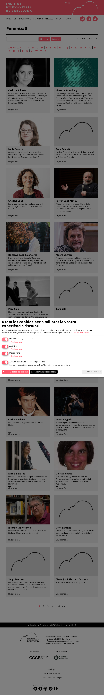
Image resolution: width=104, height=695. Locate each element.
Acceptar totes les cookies (15, 372)
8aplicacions (15, 356)
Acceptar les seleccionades (43, 372)
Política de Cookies (81, 332)
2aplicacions (15, 342)
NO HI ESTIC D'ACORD (92, 371)
